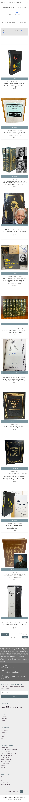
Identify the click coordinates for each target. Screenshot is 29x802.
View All (3, 767)
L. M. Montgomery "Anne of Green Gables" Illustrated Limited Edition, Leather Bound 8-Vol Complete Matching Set (14, 330)
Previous (5, 634)
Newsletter (4, 716)
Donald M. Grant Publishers (8, 753)
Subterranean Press (6, 755)
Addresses (3, 780)
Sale (2, 738)
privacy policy (17, 799)
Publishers (4, 732)
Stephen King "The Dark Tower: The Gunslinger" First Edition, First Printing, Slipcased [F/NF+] (14, 85)
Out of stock (14, 78)
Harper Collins (5, 763)
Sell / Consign (4, 718)
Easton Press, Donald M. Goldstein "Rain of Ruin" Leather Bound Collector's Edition (14, 427)
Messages (3, 778)
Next (24, 637)
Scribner (3, 765)
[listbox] (11, 39)
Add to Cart (15, 372)
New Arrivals (4, 730)
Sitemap (3, 720)
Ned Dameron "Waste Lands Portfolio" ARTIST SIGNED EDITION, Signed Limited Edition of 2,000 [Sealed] (14, 134)
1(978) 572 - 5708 (10, 667)
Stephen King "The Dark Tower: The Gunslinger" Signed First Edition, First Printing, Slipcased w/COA (14, 527)
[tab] (14, 13)
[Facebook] (21, 791)
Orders (3, 777)
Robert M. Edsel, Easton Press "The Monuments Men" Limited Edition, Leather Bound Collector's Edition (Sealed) (14, 231)
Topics (2, 736)
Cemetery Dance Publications (9, 749)
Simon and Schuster (6, 759)
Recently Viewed (5, 782)
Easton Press (4, 747)
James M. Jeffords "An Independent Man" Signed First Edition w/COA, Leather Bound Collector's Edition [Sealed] (14, 575)
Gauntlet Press (5, 757)
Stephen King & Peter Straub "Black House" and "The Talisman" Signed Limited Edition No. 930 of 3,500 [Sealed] (14, 624)
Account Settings (5, 784)
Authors (3, 734)
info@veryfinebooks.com (12, 672)
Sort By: (3, 38)
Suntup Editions (5, 751)
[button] (14, 23)
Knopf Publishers (5, 761)
